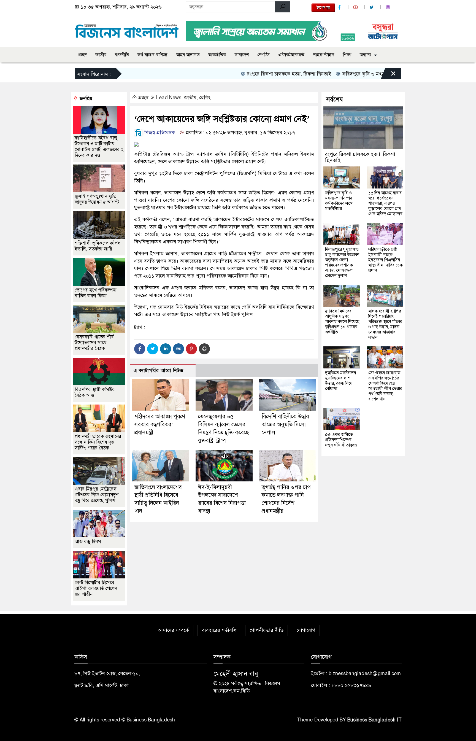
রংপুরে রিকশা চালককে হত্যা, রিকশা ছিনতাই (271, 74)
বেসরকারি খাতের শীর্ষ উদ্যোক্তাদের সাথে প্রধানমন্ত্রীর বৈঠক (94, 342)
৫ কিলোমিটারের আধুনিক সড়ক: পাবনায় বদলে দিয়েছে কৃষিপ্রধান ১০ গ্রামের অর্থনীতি (342, 321)
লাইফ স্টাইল (323, 55)
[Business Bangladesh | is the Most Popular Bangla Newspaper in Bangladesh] (126, 29)
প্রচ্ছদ (82, 55)
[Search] (282, 6)
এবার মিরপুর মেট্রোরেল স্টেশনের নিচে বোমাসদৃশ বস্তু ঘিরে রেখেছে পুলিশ (96, 494)
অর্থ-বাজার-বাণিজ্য (152, 55)
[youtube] (356, 7)
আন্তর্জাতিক (217, 55)
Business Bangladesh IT (374, 720)
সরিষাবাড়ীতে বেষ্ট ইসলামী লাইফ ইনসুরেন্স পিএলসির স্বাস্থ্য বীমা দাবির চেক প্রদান (385, 260)
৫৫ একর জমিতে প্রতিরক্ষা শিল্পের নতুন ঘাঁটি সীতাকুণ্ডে (341, 440)
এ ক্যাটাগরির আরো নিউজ (158, 370)
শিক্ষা (347, 55)
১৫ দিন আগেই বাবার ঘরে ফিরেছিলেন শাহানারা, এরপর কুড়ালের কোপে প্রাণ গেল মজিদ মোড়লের (385, 203)
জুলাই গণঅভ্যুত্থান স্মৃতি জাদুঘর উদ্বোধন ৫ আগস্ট (97, 199)
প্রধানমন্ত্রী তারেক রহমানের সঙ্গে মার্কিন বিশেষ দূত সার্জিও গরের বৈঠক (98, 442)
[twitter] (372, 7)
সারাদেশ (242, 55)
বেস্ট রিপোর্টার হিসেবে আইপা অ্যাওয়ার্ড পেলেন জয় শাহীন (96, 588)
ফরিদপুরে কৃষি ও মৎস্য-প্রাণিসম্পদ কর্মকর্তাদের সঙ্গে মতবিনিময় (339, 200)
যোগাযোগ (305, 630)
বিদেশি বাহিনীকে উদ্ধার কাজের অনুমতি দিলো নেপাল (285, 424)
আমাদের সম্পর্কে (173, 630)
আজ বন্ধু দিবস (88, 542)
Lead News (168, 98)
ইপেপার (323, 7)
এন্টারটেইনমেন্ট (291, 55)
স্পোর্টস (263, 55)
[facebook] (340, 7)
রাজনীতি (122, 55)
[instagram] (388, 7)
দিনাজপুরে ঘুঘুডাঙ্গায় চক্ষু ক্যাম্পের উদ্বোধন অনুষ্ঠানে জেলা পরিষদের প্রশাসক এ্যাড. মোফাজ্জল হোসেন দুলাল (342, 262)
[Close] (388, 75)
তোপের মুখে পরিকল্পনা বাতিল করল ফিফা (96, 293)
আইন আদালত (188, 55)
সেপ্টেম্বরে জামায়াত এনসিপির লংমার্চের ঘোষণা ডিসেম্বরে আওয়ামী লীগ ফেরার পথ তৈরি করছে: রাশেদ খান (385, 386)
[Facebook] (139, 348)
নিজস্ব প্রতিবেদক (159, 133)
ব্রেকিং (205, 98)
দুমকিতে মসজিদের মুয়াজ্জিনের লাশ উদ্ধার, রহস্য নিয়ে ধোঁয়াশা (340, 380)
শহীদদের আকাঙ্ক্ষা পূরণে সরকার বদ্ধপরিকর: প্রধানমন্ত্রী (159, 424)
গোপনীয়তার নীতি (266, 630)
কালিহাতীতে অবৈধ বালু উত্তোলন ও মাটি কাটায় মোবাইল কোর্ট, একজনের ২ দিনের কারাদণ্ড (99, 146)
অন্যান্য (365, 55)
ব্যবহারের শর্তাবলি (219, 630)
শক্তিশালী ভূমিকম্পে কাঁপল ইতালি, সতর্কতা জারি (98, 246)
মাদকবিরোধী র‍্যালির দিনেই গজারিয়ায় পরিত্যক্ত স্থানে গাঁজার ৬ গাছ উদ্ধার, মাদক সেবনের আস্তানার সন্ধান (385, 324)
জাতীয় (100, 55)
